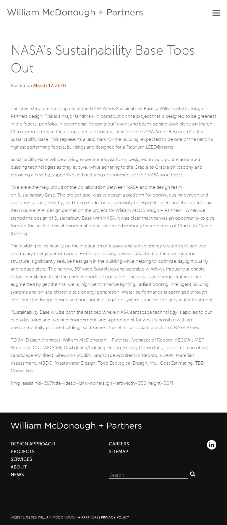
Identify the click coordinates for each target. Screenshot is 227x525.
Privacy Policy (115, 517)
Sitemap (118, 451)
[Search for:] (148, 474)
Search (192, 474)
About (19, 467)
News (17, 474)
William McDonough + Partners (75, 13)
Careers (119, 444)
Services (21, 459)
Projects (23, 451)
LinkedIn (211, 445)
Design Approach (33, 444)
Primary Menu (216, 12)
